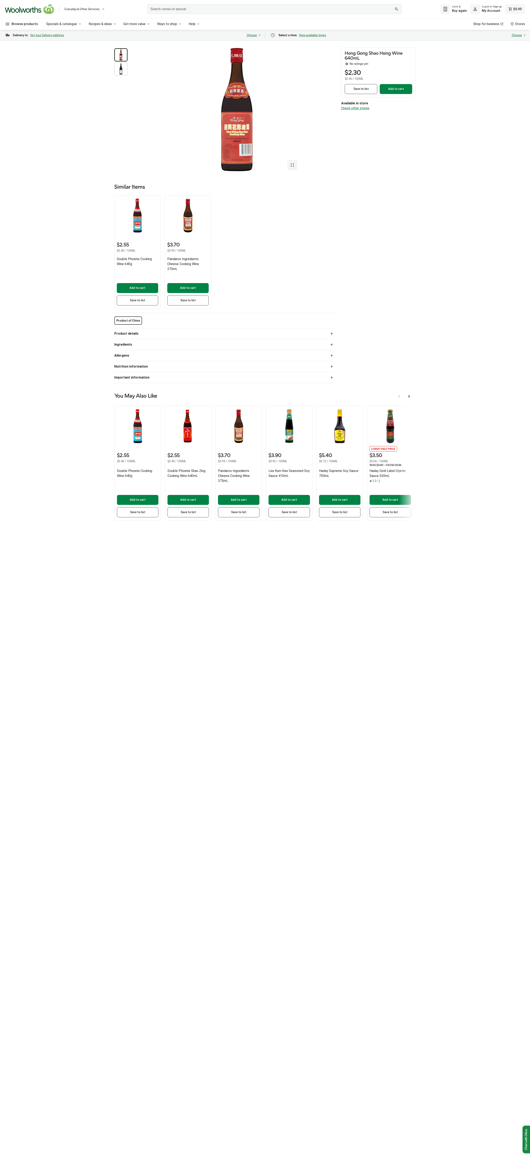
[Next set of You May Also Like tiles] (409, 396)
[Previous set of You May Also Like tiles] (399, 396)
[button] (120, 54)
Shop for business (486, 24)
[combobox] (274, 9)
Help (192, 24)
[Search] (396, 9)
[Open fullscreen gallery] (292, 165)
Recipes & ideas (100, 24)
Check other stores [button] (355, 108)
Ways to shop (167, 24)
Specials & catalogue (61, 24)
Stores (520, 24)
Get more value (134, 24)
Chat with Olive (526, 1139)
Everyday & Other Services (82, 9)
